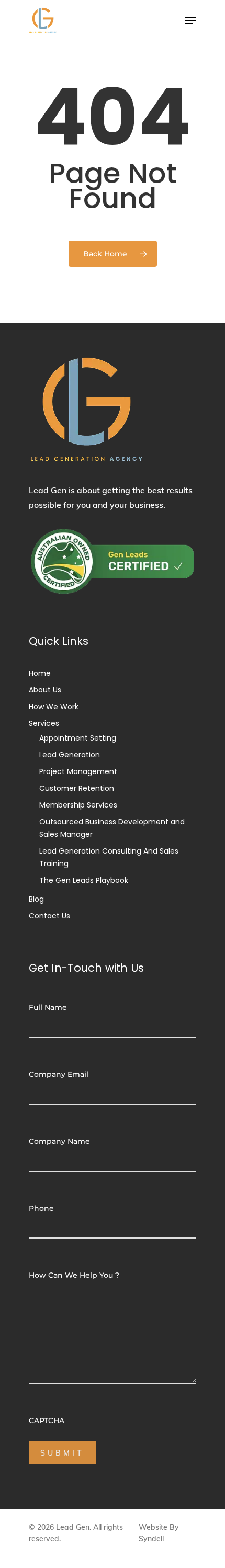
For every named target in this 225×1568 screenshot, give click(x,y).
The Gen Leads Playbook (83, 880)
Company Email (58, 1074)
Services (44, 723)
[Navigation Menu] (190, 20)
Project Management (78, 771)
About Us (45, 690)
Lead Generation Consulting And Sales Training (108, 857)
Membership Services (78, 805)
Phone (41, 1208)
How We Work (53, 706)
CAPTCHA (46, 1420)
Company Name (59, 1141)
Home (40, 673)
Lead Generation (69, 754)
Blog (36, 899)
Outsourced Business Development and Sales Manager (112, 827)
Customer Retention (76, 788)
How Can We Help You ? (74, 1275)
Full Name (48, 1007)
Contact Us (49, 916)
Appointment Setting (77, 738)
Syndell (151, 1538)
